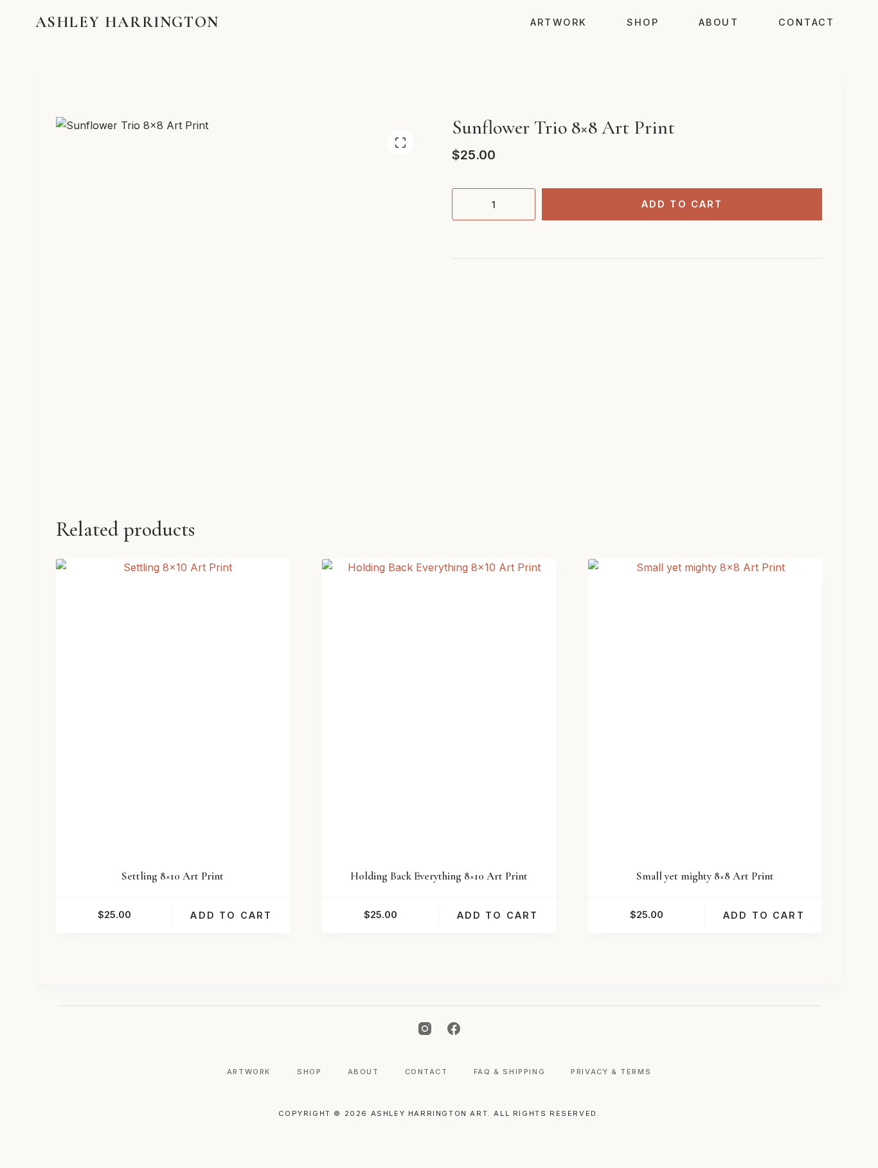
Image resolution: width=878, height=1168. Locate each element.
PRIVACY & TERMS (611, 1071)
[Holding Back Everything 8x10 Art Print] (439, 705)
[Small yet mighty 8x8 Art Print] (705, 705)
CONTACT (806, 22)
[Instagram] (424, 1028)
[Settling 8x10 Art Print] (173, 705)
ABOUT (719, 22)
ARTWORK (558, 22)
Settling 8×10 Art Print (172, 876)
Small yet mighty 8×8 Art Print (705, 876)
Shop (643, 22)
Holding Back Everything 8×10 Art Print (439, 876)
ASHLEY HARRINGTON (127, 22)
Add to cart (682, 204)
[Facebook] (453, 1028)
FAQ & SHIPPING (509, 1071)
